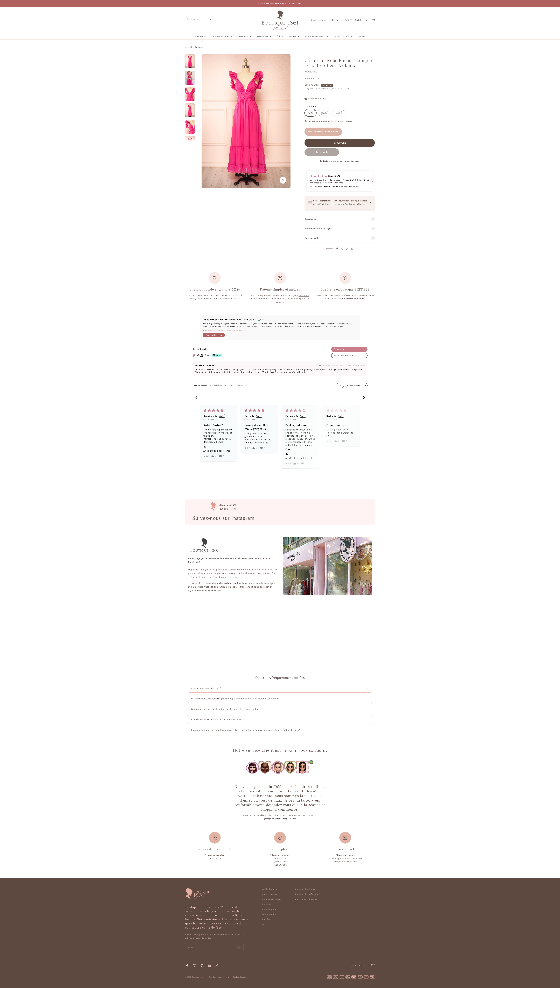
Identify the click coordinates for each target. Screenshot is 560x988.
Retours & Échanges (271, 899)
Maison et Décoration (315, 36)
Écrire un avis (340, 349)
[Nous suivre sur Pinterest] (202, 966)
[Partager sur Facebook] (337, 248)
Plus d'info (234, 298)
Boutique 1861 (311, 71)
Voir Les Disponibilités (342, 121)
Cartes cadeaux (269, 894)
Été (278, 36)
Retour (335, 20)
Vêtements (243, 36)
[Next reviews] (372, 181)
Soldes (361, 36)
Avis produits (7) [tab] (201, 385)
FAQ (264, 924)
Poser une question (343, 355)
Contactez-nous (318, 20)
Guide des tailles (270, 889)
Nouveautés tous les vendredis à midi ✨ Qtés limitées (279, 3)
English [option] (358, 20)
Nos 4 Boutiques (342, 36)
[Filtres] (340, 385)
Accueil (188, 47)
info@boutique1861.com (345, 861)
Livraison (266, 904)
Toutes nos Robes (220, 36)
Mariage (292, 36)
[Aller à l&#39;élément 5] (190, 127)
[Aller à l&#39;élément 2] (190, 78)
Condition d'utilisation (306, 899)
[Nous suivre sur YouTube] (209, 966)
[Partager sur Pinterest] (346, 248)
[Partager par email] (351, 248)
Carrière (266, 919)
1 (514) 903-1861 (280, 865)
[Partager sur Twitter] (342, 248)
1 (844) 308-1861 (279, 861)
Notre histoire (269, 914)
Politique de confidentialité (308, 894)
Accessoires (262, 36)
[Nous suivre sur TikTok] (217, 966)
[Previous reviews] (307, 181)
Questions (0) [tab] (241, 385)
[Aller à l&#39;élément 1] (190, 61)
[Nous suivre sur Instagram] (195, 966)
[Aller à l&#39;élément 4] (190, 110)
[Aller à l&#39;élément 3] (190, 94)
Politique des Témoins (306, 889)
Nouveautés (200, 36)
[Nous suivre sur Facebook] (187, 966)
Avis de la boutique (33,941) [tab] (221, 385)
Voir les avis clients (214, 335)
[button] (309, 78)
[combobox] (197, 19)
